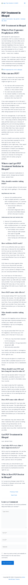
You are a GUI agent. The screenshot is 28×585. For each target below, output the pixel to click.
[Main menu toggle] (24, 3)
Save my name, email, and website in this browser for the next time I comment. (14, 555)
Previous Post (14, 491)
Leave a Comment (7, 19)
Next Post (14, 495)
